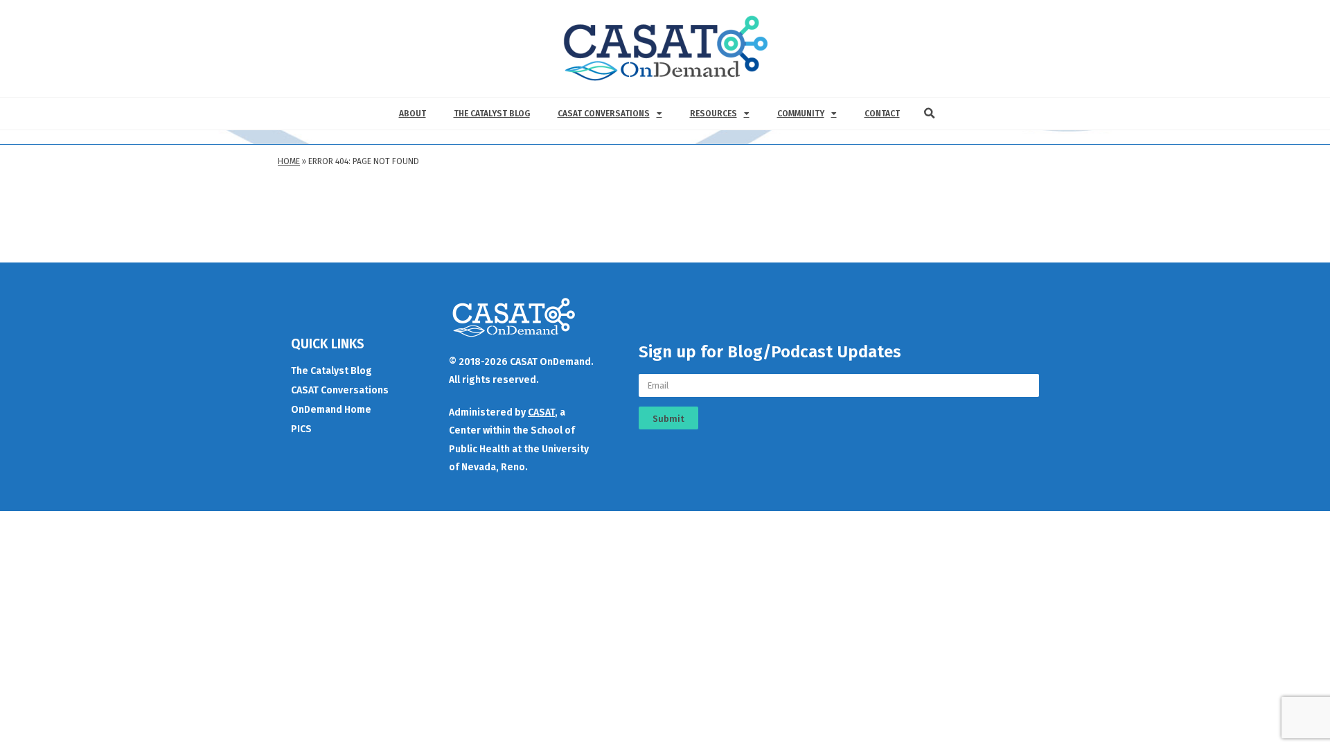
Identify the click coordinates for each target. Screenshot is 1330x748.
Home (289, 161)
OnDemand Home (331, 410)
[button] (930, 114)
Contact (882, 113)
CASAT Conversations (604, 113)
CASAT (541, 412)
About (412, 113)
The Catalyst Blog (492, 113)
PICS (301, 429)
